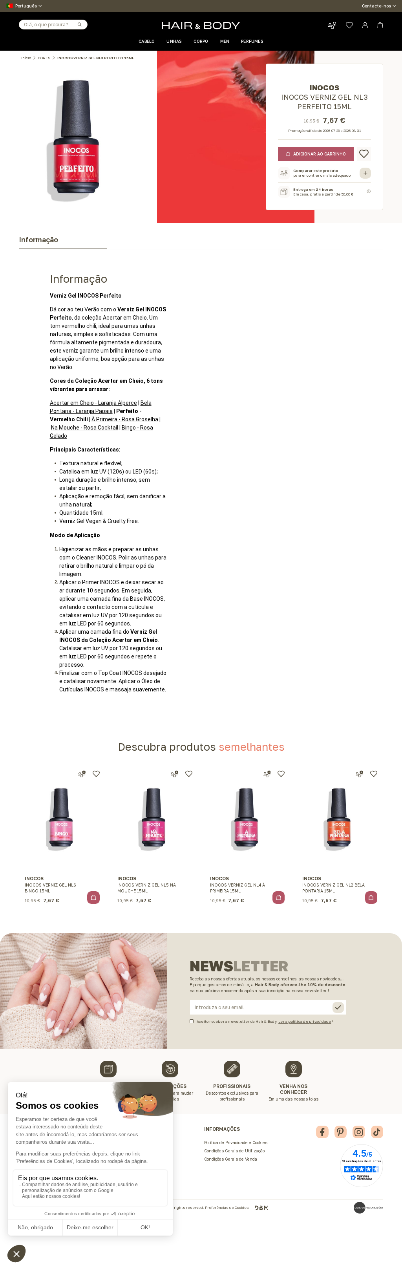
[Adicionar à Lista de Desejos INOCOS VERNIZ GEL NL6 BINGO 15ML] (96, 773)
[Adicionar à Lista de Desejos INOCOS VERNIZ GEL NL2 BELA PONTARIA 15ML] (373, 773)
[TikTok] (377, 1132)
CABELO (147, 41)
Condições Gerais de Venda (230, 1159)
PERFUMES (252, 41)
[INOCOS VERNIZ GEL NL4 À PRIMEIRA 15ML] (247, 818)
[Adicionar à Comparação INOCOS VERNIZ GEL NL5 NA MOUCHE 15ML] (174, 774)
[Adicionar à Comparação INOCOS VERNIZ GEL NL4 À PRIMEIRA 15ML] (267, 774)
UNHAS (174, 41)
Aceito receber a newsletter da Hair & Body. (264, 1021)
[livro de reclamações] (368, 1207)
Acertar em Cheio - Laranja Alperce (93, 403)
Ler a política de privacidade (304, 1021)
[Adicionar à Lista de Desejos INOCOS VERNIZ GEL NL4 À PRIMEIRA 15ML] (281, 773)
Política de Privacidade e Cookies (235, 1142)
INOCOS (155, 309)
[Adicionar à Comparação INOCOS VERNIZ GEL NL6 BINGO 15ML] (82, 774)
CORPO (201, 41)
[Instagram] (359, 1132)
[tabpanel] (201, 471)
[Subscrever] (338, 1007)
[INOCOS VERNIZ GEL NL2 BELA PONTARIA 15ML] (340, 818)
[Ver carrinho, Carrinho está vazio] (380, 25)
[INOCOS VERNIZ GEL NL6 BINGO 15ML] (62, 818)
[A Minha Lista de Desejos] (349, 25)
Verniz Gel (130, 309)
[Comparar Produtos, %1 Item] (332, 25)
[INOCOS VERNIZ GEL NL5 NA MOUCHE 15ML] (154, 818)
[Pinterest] (340, 1132)
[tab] (63, 242)
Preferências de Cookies (227, 1207)
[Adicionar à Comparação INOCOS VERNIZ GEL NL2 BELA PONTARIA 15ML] (359, 774)
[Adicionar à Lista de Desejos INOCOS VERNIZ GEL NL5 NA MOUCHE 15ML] (188, 773)
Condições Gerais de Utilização (234, 1150)
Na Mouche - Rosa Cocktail (84, 427)
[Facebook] (322, 1132)
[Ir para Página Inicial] (201, 25)
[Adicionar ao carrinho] (93, 897)
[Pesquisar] (79, 24)
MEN (225, 41)
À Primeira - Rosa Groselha (124, 419)
